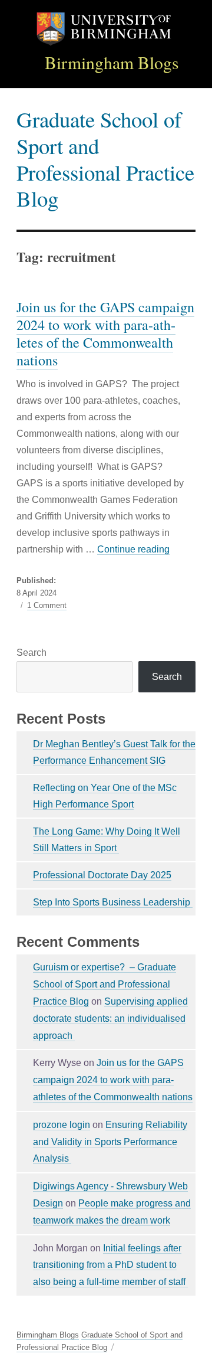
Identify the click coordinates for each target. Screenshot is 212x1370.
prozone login (61, 1125)
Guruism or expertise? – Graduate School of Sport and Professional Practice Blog (104, 984)
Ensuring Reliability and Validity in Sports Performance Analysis (110, 1142)
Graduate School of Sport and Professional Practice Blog (105, 158)
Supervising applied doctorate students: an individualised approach (110, 1018)
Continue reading (133, 549)
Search (31, 653)
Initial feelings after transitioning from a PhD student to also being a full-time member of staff (110, 1265)
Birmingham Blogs (112, 62)
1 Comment (47, 605)
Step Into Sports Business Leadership (113, 902)
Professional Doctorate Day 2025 (102, 875)
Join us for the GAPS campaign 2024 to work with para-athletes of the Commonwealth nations (105, 333)
